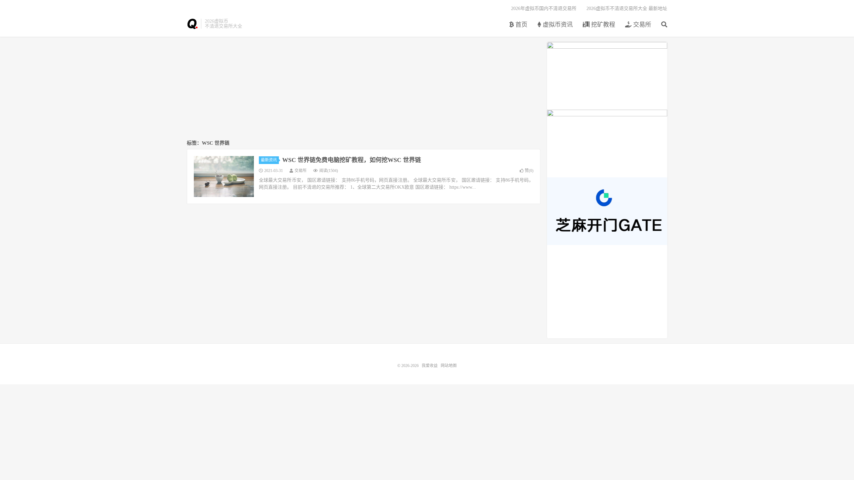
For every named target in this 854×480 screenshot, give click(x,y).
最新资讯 (269, 160)
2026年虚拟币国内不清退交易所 (543, 8)
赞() (529, 170)
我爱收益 (192, 23)
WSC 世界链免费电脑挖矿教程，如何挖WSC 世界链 (351, 160)
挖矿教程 (602, 24)
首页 (520, 24)
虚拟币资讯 (557, 24)
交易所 (641, 24)
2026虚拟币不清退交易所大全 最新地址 (626, 8)
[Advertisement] (363, 88)
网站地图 (449, 365)
